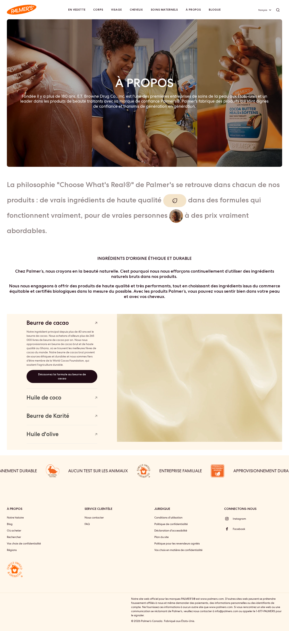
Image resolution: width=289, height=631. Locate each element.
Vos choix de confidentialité (24, 543)
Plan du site (161, 537)
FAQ (87, 524)
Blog (10, 524)
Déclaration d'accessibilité (170, 530)
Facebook (239, 529)
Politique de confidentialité (171, 524)
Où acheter (14, 530)
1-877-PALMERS (265, 611)
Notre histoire (15, 517)
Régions (12, 550)
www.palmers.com (212, 599)
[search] (277, 10)
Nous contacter (94, 517)
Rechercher (14, 537)
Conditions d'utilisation (168, 517)
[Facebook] (228, 529)
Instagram (239, 518)
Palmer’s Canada (151, 621)
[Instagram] (228, 518)
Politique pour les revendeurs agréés (177, 543)
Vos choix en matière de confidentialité (178, 550)
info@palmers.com (226, 611)
